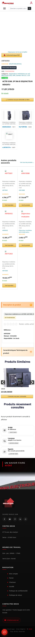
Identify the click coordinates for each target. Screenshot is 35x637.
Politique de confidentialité (18, 591)
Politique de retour (15, 595)
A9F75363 (5, 271)
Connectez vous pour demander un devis (18, 99)
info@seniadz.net (12, 620)
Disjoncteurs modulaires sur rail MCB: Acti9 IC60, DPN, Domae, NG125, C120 (15, 74)
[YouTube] (10, 519)
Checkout (12, 582)
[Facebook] (4, 519)
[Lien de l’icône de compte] (31, 3)
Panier (11, 578)
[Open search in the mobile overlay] (20, 8)
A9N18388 (22, 190)
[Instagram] (25, 519)
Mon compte (13, 574)
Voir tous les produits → (27, 162)
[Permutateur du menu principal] (4, 8)
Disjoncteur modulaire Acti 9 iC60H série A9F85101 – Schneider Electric (25, 231)
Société (11, 586)
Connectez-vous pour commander (17, 396)
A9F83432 (5, 230)
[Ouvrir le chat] (4, 632)
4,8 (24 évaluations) (15, 64)
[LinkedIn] (20, 519)
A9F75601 (5, 190)
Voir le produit (9, 205)
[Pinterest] (15, 519)
